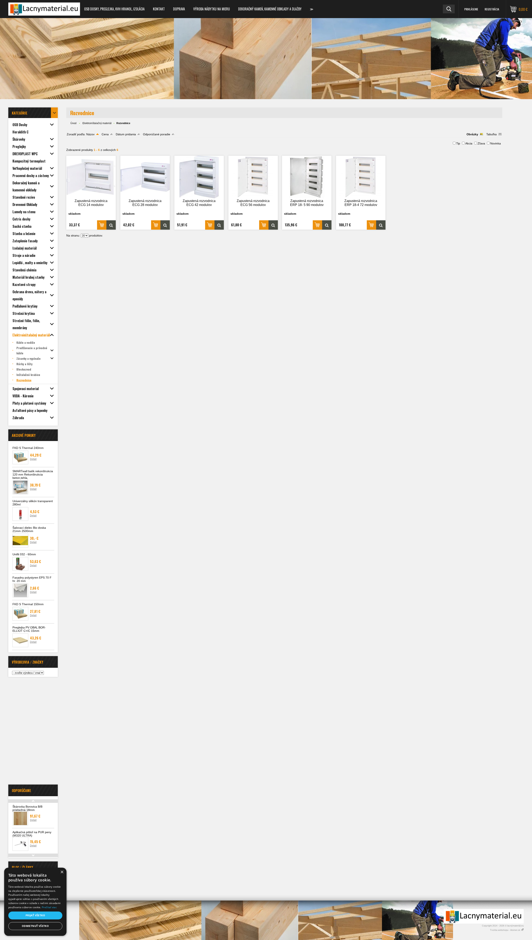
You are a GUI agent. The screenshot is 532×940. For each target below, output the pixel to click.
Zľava (481, 143)
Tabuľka (491, 134)
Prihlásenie (471, 9)
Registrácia (492, 9)
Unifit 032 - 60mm (24, 554)
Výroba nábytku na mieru (211, 8)
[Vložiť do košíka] (101, 225)
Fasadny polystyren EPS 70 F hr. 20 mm (32, 579)
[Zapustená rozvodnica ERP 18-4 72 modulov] (360, 177)
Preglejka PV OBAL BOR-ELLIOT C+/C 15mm (29, 629)
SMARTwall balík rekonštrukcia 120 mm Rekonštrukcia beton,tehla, (32, 474)
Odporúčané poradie (156, 134)
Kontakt (159, 8)
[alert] (35, 902)
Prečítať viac (49, 907)
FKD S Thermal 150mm (28, 604)
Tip (458, 143)
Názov (90, 134)
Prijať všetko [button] (35, 915)
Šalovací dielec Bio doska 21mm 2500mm (29, 529)
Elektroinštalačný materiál (97, 123)
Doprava (179, 8)
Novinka (495, 143)
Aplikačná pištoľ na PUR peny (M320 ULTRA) (31, 833)
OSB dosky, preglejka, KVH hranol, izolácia (114, 8)
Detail (33, 459)
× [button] (61, 872)
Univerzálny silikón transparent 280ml (32, 502)
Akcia (468, 143)
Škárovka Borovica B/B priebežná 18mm (27, 808)
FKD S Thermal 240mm (28, 448)
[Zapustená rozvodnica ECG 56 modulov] (253, 177)
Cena (105, 134)
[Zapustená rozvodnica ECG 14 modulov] (91, 177)
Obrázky (472, 134)
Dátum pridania (126, 134)
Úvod (73, 123)
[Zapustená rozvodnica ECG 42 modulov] (199, 177)
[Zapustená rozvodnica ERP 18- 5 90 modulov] (306, 177)
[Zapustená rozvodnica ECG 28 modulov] (145, 177)
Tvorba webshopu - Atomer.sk (505, 930)
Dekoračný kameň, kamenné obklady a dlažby (270, 8)
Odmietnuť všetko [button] (35, 926)
